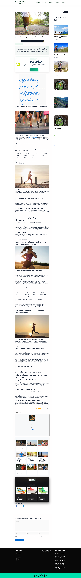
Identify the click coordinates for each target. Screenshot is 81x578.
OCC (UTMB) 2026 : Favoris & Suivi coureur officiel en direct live (61, 48)
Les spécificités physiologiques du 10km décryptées (29, 85)
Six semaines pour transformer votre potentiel (29, 89)
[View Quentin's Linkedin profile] (32, 427)
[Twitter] (38, 576)
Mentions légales (48, 550)
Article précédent (16, 511)
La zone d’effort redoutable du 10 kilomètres (29, 86)
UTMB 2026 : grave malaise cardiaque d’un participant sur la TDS (61, 102)
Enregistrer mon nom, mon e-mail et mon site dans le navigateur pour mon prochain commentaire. (31, 536)
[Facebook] (40, 576)
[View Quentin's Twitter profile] (32, 424)
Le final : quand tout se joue (26, 98)
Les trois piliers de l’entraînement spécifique (29, 91)
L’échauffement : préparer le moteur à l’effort (29, 94)
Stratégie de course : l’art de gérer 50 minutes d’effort (29, 93)
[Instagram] (34, 576)
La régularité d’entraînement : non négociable (29, 84)
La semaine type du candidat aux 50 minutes (29, 92)
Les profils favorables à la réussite (27, 100)
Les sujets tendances (23, 104)
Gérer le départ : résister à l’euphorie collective (29, 95)
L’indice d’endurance (24, 87)
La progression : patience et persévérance (29, 102)
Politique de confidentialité (47, 551)
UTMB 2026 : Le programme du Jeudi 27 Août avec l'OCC (61, 30)
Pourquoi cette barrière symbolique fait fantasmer (30, 78)
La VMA (22, 81)
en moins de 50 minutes (33, 137)
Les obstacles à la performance (27, 101)
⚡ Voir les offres (34, 69)
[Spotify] (44, 576)
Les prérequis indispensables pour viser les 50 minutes (29, 80)
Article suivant (48, 511)
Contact (43, 550)
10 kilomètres (31, 48)
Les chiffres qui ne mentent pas (27, 79)
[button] (53, 2)
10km (20, 412)
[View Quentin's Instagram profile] (32, 426)
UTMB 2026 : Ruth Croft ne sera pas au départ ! (61, 66)
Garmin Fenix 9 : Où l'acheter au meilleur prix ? (61, 84)
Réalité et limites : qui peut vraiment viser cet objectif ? (30, 99)
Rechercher (55, 10)
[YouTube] (47, 576)
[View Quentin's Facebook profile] (32, 422)
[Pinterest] (36, 576)
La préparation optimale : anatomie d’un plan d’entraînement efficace (32, 88)
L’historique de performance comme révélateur (30, 82)
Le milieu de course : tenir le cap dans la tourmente (30, 97)
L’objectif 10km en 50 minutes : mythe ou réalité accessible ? (31, 76)
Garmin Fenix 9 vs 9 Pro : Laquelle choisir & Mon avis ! (61, 120)
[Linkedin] (42, 576)
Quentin (32, 429)
